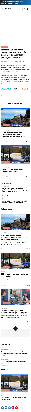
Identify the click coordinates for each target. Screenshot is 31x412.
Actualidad (4, 46)
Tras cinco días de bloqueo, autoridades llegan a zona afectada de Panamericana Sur (14, 135)
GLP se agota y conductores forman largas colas (13, 171)
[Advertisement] (15, 26)
